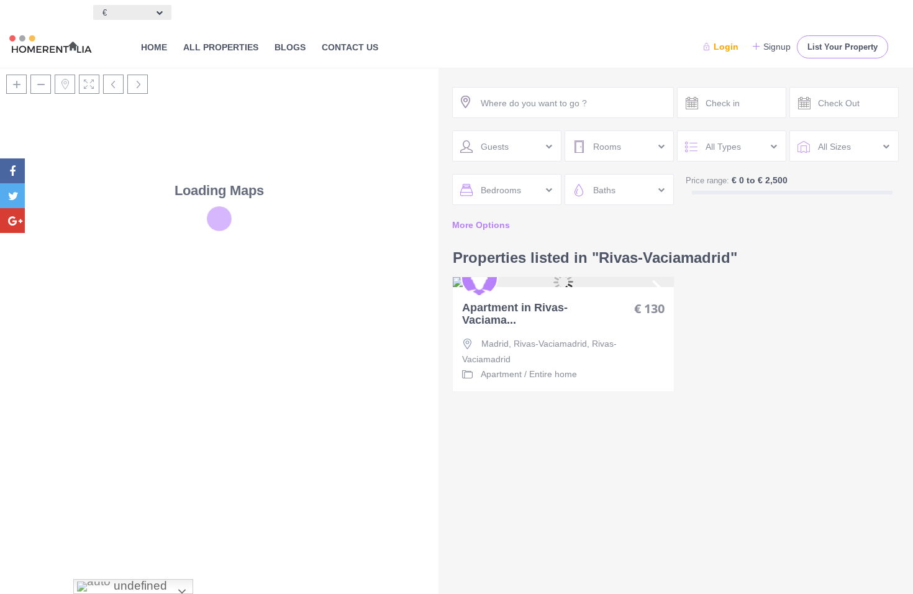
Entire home (553, 374)
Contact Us (350, 47)
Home (154, 47)
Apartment (501, 374)
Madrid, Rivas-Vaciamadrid (534, 344)
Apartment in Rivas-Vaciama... (515, 314)
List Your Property (842, 47)
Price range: (707, 180)
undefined (139, 585)
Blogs (290, 47)
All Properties (220, 47)
